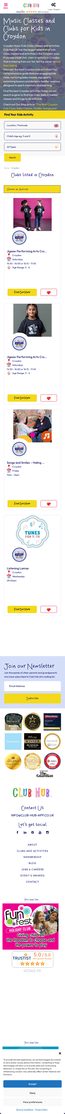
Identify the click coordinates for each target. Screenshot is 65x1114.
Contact (32, 881)
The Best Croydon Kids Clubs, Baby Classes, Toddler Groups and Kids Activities (30, 108)
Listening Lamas (18, 568)
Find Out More (22, 292)
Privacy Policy (41, 1109)
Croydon (17, 255)
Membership (33, 857)
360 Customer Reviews (42, 959)
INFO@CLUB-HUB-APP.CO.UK (32, 815)
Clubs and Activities (32, 850)
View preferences (32, 1102)
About (32, 844)
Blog (32, 863)
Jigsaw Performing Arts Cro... (27, 251)
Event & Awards (32, 875)
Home (6, 168)
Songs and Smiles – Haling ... (25, 462)
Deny (33, 1093)
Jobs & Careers (32, 869)
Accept (32, 1083)
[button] (60, 1053)
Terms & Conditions (24, 1109)
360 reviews (43, 12)
